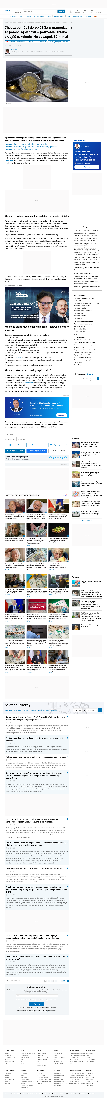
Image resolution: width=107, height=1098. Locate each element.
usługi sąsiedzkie (10, 416)
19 (83, 378)
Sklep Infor (40, 1048)
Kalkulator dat (78, 318)
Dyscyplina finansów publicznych (84, 355)
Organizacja (17, 694)
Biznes (28, 16)
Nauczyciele (24, 1062)
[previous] (45, 965)
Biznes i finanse (58, 1038)
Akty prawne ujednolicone (44, 1066)
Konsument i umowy (42, 1042)
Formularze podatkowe (92, 1066)
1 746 (63, 965)
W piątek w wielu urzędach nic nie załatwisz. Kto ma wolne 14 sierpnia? (87, 287)
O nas (6, 1078)
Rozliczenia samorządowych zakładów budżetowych (85, 361)
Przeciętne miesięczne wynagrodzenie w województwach (86, 346)
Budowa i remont (90, 1044)
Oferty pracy (89, 1070)
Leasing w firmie (58, 1046)
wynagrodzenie (22, 416)
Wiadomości (8, 694)
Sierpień (90, 374)
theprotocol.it (89, 1068)
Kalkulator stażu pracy (59, 1066)
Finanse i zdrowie (58, 1048)
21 (90, 378)
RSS (67, 1078)
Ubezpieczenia (25, 1042)
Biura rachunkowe (75, 1035)
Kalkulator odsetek (58, 1064)
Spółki (55, 1040)
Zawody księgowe (9, 1046)
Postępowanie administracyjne (83, 324)
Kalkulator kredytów (80, 308)
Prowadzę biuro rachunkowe (77, 1040)
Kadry (21, 16)
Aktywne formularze (85, 321)
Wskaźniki (81, 337)
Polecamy (75, 577)
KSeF (96, 16)
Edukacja (88, 16)
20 (87, 378)
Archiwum (88, 1060)
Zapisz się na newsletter (61, 421)
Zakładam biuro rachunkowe (77, 1038)
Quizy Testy (77, 365)
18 (79, 378)
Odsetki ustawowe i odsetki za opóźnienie (86, 340)
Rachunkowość (9, 1040)
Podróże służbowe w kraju (77, 1058)
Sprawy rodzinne (41, 1038)
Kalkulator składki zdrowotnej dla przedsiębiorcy (84, 299)
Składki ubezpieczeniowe (76, 1062)
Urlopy (22, 1044)
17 (76, 378)
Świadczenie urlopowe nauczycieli (84, 342)
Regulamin (52, 1078)
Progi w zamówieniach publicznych (84, 350)
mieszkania (9, 160)
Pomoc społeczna (34, 21)
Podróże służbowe (74, 1064)
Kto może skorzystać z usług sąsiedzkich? (22, 149)
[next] (68, 965)
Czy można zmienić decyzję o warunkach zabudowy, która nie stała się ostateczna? (86, 277)
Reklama (82, 1078)
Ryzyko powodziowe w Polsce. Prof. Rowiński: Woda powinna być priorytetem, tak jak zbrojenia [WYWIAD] (86, 234)
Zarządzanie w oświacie (27, 1066)
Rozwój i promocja (43, 694)
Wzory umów (89, 1064)
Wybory (76, 334)
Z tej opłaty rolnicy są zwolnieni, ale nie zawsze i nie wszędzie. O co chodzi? (85, 239)
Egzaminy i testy (25, 1064)
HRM (22, 1048)
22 (94, 378)
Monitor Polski (41, 1060)
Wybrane (95, 230)
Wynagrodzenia (25, 1040)
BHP (22, 1046)
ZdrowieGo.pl (89, 1058)
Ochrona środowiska (80, 331)
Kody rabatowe (90, 1062)
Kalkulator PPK (78, 313)
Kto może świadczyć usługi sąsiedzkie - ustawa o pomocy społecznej (31, 147)
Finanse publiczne (79, 326)
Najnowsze (87, 230)
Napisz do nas (38, 421)
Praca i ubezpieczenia (59, 1042)
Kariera (61, 1078)
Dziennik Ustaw (41, 1058)
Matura (23, 1068)
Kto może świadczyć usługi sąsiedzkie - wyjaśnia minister (27, 144)
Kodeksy (39, 1068)
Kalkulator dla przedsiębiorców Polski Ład (86, 303)
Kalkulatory (81, 295)
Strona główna (8, 21)
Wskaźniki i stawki (75, 1055)
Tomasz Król (14, 49)
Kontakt (73, 1078)
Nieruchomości (77, 16)
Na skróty (89, 1055)
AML (71, 1048)
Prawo (49, 16)
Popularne (79, 230)
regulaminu (37, 984)
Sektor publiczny (39, 16)
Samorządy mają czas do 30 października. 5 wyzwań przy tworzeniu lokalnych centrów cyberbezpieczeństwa (87, 258)
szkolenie (17, 334)
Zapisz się (61, 391)
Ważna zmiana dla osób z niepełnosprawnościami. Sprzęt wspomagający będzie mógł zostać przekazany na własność (84, 272)
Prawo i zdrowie (41, 1050)
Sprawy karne (40, 1040)
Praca (38, 1046)
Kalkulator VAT (57, 1062)
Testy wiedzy (24, 1072)
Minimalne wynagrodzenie (77, 1060)
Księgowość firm (9, 1035)
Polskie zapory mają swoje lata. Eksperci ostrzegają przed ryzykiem (86, 244)
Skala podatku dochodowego (77, 1068)
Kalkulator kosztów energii (82, 305)
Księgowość (12, 16)
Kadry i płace (8, 1066)
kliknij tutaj (46, 996)
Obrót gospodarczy (10, 1042)
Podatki (7, 1038)
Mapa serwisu (92, 1078)
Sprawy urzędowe (42, 1044)
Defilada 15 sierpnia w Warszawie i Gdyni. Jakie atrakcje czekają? (86, 282)
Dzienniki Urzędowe (42, 1062)
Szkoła (22, 1060)
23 (98, 378)
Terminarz (81, 374)
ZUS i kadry (8, 1044)
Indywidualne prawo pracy (28, 1038)
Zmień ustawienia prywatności (36, 1078)
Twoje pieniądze (59, 16)
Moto (68, 16)
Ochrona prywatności (17, 1078)
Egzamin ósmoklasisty (27, 1070)
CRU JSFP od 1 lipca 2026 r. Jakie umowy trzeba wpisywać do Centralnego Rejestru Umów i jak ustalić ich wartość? (86, 253)
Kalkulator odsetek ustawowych (83, 310)
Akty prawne (41, 1055)
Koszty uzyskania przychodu (82, 357)
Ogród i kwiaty (90, 1046)
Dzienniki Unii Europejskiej (44, 1064)
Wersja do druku (16, 421)
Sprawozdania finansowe (76, 1046)
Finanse (26, 694)
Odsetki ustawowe (74, 1066)
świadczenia (29, 359)
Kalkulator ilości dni (80, 315)
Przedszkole (24, 1058)
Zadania (26, 21)
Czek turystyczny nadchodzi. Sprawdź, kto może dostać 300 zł (86, 263)
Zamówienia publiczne (81, 329)
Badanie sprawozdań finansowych (84, 352)
